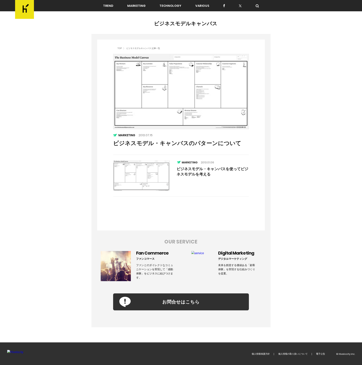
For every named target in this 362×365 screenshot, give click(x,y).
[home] (114, 48)
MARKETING (136, 5)
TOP (119, 48)
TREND (108, 5)
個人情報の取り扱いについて (293, 354)
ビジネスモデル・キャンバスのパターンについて (177, 143)
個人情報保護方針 (261, 354)
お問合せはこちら (181, 301)
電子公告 (320, 354)
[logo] (24, 9)
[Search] (257, 6)
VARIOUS (202, 5)
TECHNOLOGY (170, 5)
